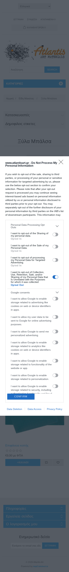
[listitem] (34, 226)
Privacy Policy (54, 409)
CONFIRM (20, 396)
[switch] (55, 234)
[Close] (62, 163)
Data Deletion (14, 409)
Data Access (34, 409)
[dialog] (34, 286)
